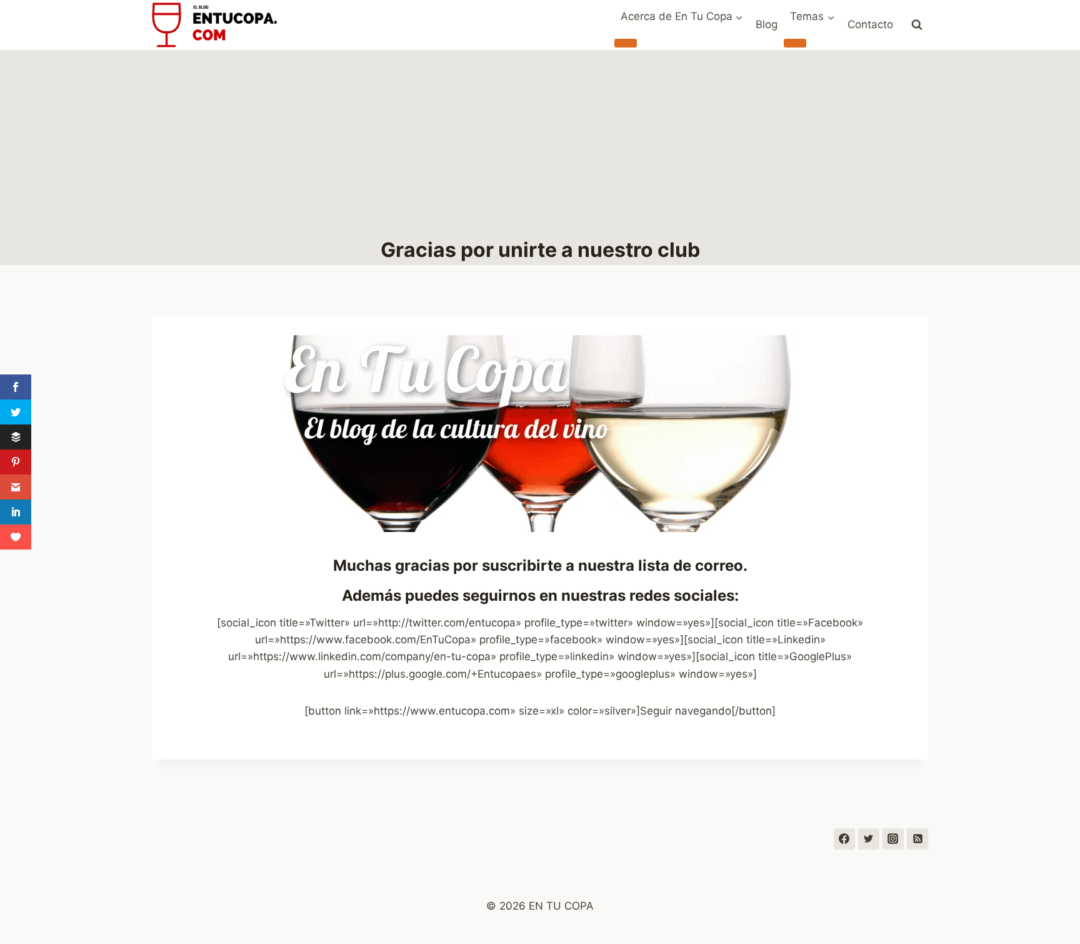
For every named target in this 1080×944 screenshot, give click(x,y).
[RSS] (917, 839)
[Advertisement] (540, 143)
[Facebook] (844, 839)
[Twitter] (868, 839)
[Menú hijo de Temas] (795, 43)
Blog (767, 24)
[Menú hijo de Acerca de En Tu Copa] (625, 43)
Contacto (870, 24)
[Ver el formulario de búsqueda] (917, 25)
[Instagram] (893, 839)
